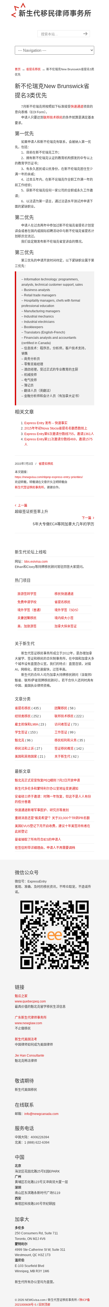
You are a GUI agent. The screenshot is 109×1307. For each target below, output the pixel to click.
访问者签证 (66, 724)
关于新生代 (66, 756)
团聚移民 (64, 708)
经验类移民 (28, 716)
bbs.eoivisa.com (36, 561)
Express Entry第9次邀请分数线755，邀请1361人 (59, 434)
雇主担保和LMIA (30, 724)
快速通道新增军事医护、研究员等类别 (42, 810)
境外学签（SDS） (67, 610)
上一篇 (21, 505)
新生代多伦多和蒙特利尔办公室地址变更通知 (46, 789)
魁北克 (24, 740)
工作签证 (64, 732)
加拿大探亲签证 (65, 626)
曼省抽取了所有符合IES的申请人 (38, 839)
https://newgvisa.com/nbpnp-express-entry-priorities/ (49, 477)
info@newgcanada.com (41, 1114)
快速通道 (77, 106)
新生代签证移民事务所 (29, 487)
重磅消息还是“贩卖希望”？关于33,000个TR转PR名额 (52, 818)
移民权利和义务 (69, 740)
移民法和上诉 (28, 748)
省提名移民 (33, 69)
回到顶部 (44, 1304)
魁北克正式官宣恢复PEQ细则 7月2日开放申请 (47, 780)
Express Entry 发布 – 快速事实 (45, 423)
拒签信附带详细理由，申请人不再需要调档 (45, 848)
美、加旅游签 (27, 626)
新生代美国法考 (26, 1039)
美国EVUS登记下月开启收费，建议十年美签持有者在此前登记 (52, 828)
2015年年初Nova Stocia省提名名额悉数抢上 (55, 428)
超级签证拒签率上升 (31, 511)
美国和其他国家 (30, 756)
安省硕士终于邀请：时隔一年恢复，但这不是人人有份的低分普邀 (53, 799)
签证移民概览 (69, 748)
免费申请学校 (27, 602)
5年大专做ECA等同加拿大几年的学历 (63, 524)
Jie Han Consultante (29, 1055)
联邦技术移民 (52, 117)
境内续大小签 (64, 618)
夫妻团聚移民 (27, 618)
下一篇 (87, 518)
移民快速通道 (64, 594)
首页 (18, 69)
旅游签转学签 (27, 594)
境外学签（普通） (30, 610)
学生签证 (26, 732)
